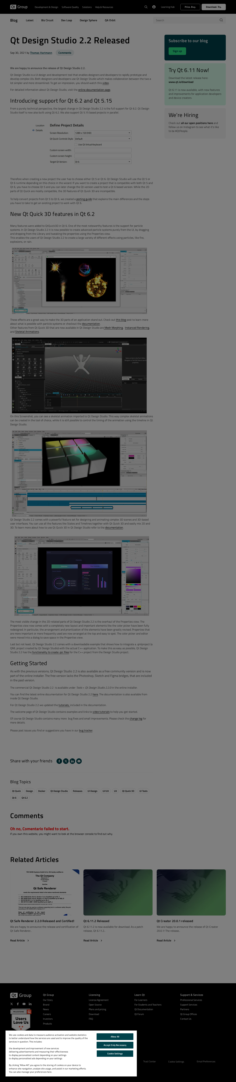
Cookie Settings (115, 1053)
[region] (71, 1053)
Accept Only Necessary (115, 1045)
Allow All (115, 1036)
